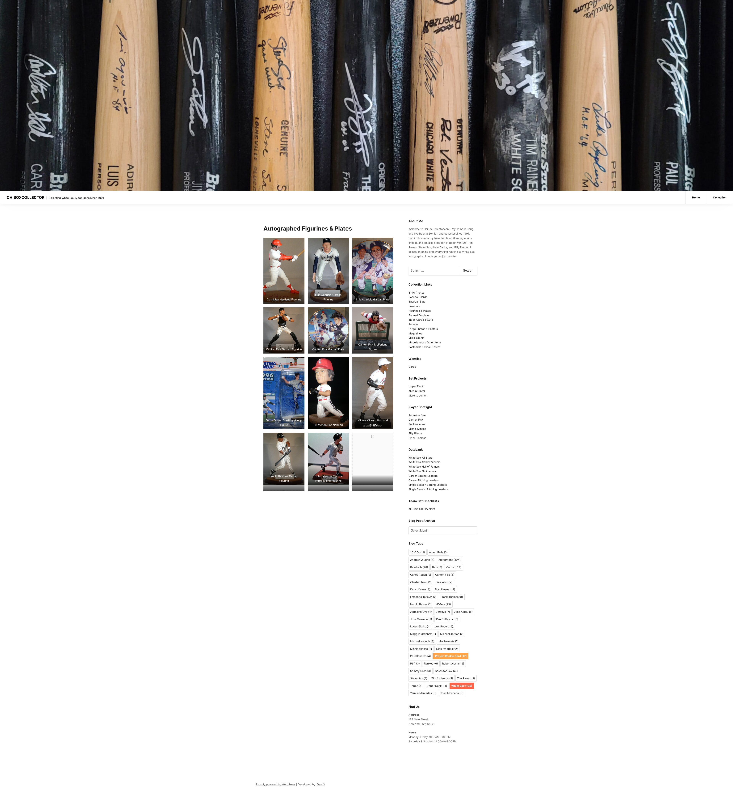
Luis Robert (444, 626)
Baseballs (414, 306)
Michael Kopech (422, 641)
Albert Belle (438, 552)
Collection (720, 197)
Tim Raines (466, 678)
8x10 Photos (416, 292)
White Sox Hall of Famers (424, 466)
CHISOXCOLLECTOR (25, 197)
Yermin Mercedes (423, 693)
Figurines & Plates (419, 310)
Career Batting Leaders (423, 475)
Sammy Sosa (420, 671)
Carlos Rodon (420, 574)
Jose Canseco (421, 619)
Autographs (449, 559)
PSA (415, 663)
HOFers (443, 604)
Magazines (415, 333)
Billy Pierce (415, 433)
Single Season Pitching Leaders (428, 489)
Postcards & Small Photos (424, 347)
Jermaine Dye (417, 415)
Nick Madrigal (447, 648)
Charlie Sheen (421, 582)
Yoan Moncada (451, 693)
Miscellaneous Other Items (424, 342)
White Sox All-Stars (420, 457)
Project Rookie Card (451, 656)
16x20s (417, 552)
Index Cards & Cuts (420, 319)
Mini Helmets (416, 337)
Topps (416, 685)
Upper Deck (416, 386)
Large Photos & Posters (423, 328)
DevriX (321, 784)
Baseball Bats (416, 301)
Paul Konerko (416, 424)
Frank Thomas (417, 437)
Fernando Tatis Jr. (423, 596)
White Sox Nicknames (422, 471)
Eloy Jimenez (444, 589)
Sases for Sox (446, 671)
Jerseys (413, 324)
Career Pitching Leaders (423, 480)
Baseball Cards (417, 297)
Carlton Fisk (415, 419)
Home (696, 197)
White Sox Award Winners (424, 462)
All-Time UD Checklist (421, 509)
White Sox (461, 685)
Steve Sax (418, 678)
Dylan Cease (420, 589)
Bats (437, 567)
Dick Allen (444, 582)
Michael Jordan (451, 633)
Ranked (431, 663)
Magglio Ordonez (423, 633)
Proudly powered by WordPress (275, 784)
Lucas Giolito (420, 626)
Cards (412, 366)
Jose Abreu (463, 611)
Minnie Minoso (417, 428)
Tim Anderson (442, 678)
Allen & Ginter (416, 391)
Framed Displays (418, 315)
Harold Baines (421, 604)
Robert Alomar (453, 663)
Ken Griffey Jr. (447, 619)
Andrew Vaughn (422, 559)
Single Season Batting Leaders (427, 484)
